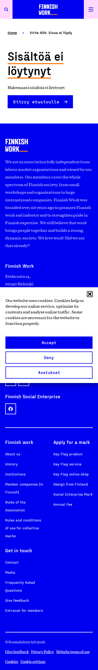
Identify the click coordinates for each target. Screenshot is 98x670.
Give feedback (17, 600)
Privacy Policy (42, 652)
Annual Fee (62, 504)
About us (12, 454)
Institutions (15, 474)
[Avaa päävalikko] (91, 9)
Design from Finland (70, 484)
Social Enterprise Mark (73, 494)
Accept (49, 342)
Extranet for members (24, 610)
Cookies (11, 661)
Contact (12, 562)
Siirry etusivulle (36, 101)
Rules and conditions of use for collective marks (23, 528)
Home (12, 32)
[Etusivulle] (48, 9)
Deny (49, 357)
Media (10, 572)
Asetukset (49, 372)
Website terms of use (73, 652)
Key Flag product (68, 454)
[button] (90, 294)
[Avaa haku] (6, 9)
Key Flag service (67, 464)
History (11, 464)
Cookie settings (32, 661)
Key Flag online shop (71, 474)
